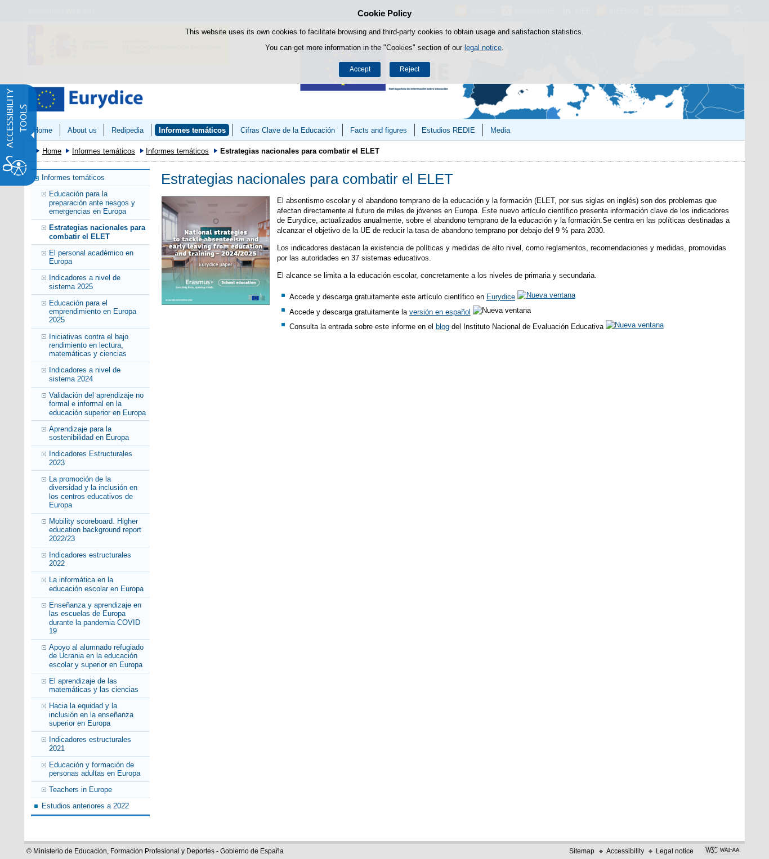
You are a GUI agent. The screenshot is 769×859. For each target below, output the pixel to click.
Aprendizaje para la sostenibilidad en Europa (89, 433)
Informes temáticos (192, 130)
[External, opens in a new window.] (635, 326)
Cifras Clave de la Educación (287, 130)
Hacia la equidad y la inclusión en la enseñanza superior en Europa (91, 714)
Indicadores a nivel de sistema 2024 (84, 374)
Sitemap (581, 851)
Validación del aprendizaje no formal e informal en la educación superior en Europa (97, 404)
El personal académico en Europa (91, 257)
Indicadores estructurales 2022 (90, 559)
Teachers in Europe (80, 789)
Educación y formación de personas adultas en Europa (94, 769)
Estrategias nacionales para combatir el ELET (97, 231)
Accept (360, 69)
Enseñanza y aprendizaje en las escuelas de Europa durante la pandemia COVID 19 (95, 618)
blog (442, 326)
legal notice (483, 47)
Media (500, 130)
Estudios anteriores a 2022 (85, 806)
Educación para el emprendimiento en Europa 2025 (92, 312)
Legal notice (675, 851)
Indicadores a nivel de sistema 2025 (84, 281)
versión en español (440, 312)
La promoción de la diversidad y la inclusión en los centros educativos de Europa (93, 492)
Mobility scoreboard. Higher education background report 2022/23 (95, 530)
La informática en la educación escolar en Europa (96, 583)
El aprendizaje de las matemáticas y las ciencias (93, 685)
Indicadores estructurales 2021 (90, 743)
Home (42, 130)
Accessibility (625, 851)
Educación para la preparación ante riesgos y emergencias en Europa (92, 202)
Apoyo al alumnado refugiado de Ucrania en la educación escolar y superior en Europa (96, 656)
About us (82, 130)
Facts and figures (378, 130)
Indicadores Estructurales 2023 (90, 457)
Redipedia (127, 130)
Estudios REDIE (448, 130)
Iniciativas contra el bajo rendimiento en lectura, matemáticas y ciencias (88, 345)
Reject (409, 69)
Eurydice (500, 297)
